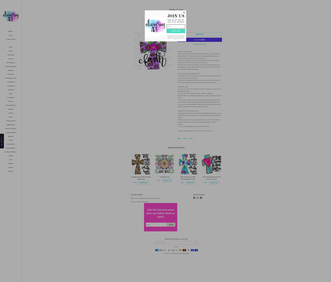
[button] (184, 12)
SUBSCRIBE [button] (175, 31)
